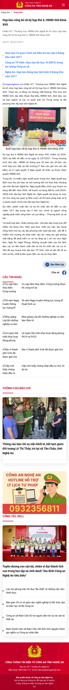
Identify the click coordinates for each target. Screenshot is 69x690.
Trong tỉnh (17, 12)
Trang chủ (5, 12)
